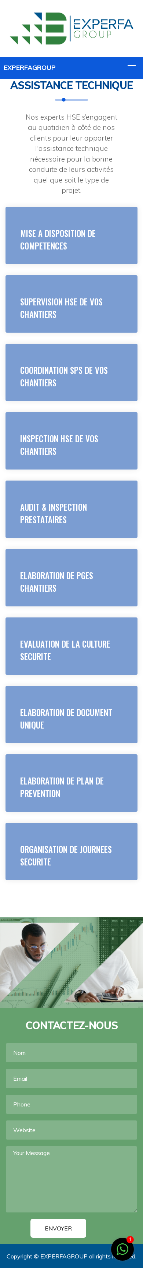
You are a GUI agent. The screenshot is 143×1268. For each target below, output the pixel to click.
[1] (122, 1248)
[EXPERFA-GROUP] (72, 27)
